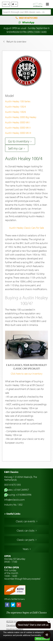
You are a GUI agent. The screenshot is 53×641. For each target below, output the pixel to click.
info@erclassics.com (14, 499)
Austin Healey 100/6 (15, 111)
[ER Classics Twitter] (13, 605)
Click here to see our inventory (26, 373)
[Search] (49, 12)
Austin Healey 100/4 (15, 106)
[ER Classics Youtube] (19, 605)
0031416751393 (28, 17)
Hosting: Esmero (14, 629)
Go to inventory (18, 141)
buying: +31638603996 (19, 494)
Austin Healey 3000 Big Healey (20, 117)
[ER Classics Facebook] (7, 605)
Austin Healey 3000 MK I (17, 122)
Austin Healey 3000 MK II (18, 127)
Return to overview (16, 41)
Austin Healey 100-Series (17, 101)
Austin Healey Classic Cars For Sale (26, 227)
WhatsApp (28, 22)
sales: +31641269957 (18, 489)
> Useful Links (12, 513)
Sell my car (15, 148)
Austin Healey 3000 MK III (18, 133)
